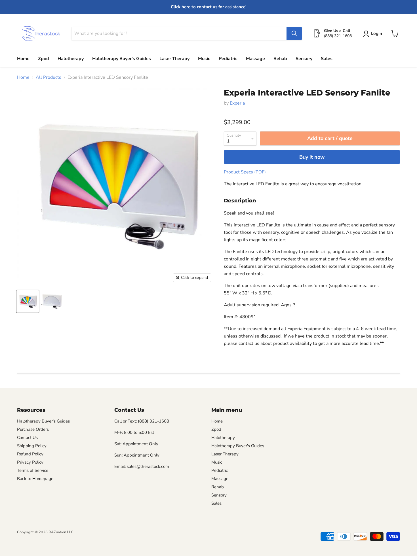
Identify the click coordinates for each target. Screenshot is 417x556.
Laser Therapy (174, 59)
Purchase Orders (33, 429)
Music (204, 59)
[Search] (294, 33)
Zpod (43, 59)
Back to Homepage (35, 478)
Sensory (304, 59)
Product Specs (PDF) (245, 172)
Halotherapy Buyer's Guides (121, 59)
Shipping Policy (32, 446)
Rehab (280, 59)
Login (376, 33)
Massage (255, 59)
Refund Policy (30, 454)
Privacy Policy (30, 462)
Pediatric (228, 59)
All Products (48, 77)
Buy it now (312, 157)
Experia (237, 103)
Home (23, 59)
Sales (326, 59)
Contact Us (27, 437)
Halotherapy (71, 59)
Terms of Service (32, 470)
